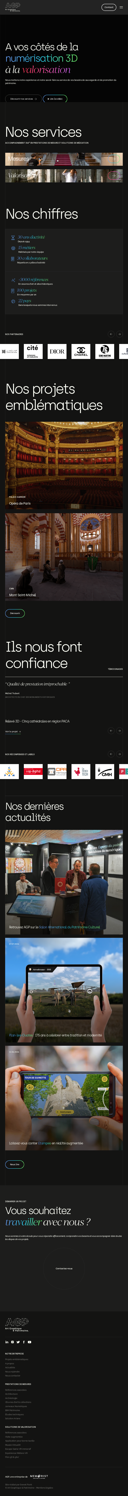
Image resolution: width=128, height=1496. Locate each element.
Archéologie (11, 1397)
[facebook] (24, 1342)
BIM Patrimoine (12, 1410)
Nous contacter (12, 1375)
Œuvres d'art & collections (18, 1401)
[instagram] (12, 1342)
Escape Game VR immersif (18, 1448)
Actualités (10, 1367)
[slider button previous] (111, 334)
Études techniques (14, 1414)
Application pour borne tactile (19, 1440)
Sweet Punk (26, 1484)
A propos (9, 1363)
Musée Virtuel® (13, 1444)
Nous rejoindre (12, 1371)
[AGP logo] (12, 7)
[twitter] (18, 1342)
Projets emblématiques (16, 1359)
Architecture (11, 1393)
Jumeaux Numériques (16, 1406)
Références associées (15, 1389)
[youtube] (29, 1342)
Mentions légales (44, 1487)
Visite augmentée (14, 1436)
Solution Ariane (12, 1418)
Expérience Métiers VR (16, 1452)
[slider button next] (119, 334)
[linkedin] (6, 1342)
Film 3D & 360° (12, 1456)
